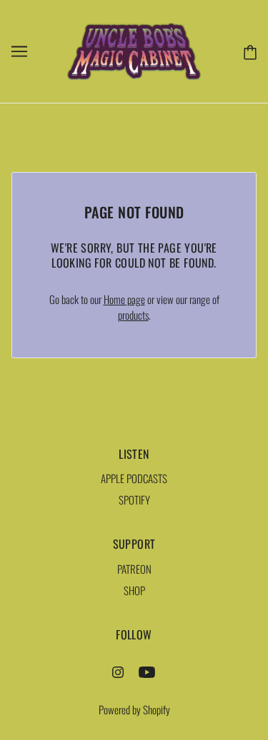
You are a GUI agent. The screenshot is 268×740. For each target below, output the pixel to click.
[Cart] (247, 50)
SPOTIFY (134, 499)
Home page (124, 299)
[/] (134, 49)
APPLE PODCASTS (134, 478)
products (133, 315)
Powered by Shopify (134, 709)
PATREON (134, 569)
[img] (118, 670)
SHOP (134, 590)
